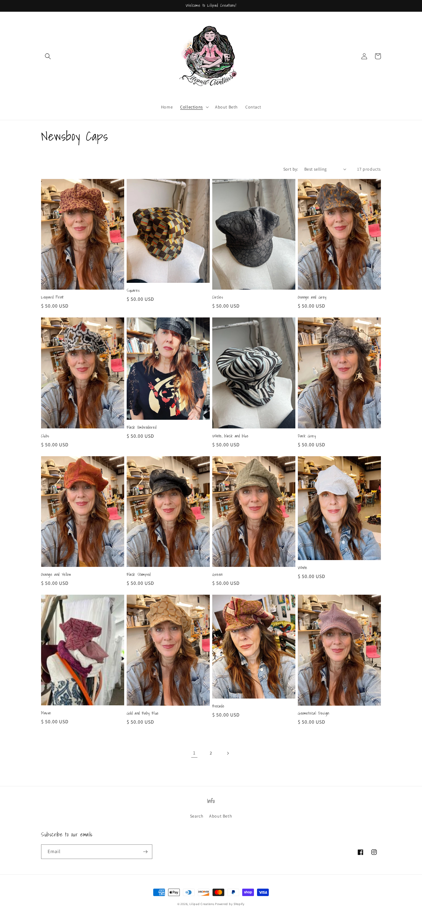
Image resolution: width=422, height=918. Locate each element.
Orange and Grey (312, 297)
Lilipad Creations (201, 904)
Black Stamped (139, 574)
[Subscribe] (145, 851)
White (302, 568)
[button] (48, 56)
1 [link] (194, 753)
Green (217, 574)
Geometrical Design (313, 713)
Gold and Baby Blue (143, 713)
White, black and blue (230, 436)
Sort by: (290, 169)
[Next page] (227, 753)
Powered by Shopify (230, 904)
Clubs (45, 436)
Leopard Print (52, 297)
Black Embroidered (141, 427)
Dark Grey (307, 436)
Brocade (218, 706)
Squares (133, 290)
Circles (217, 297)
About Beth (220, 816)
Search (197, 816)
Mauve (46, 713)
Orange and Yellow (56, 574)
